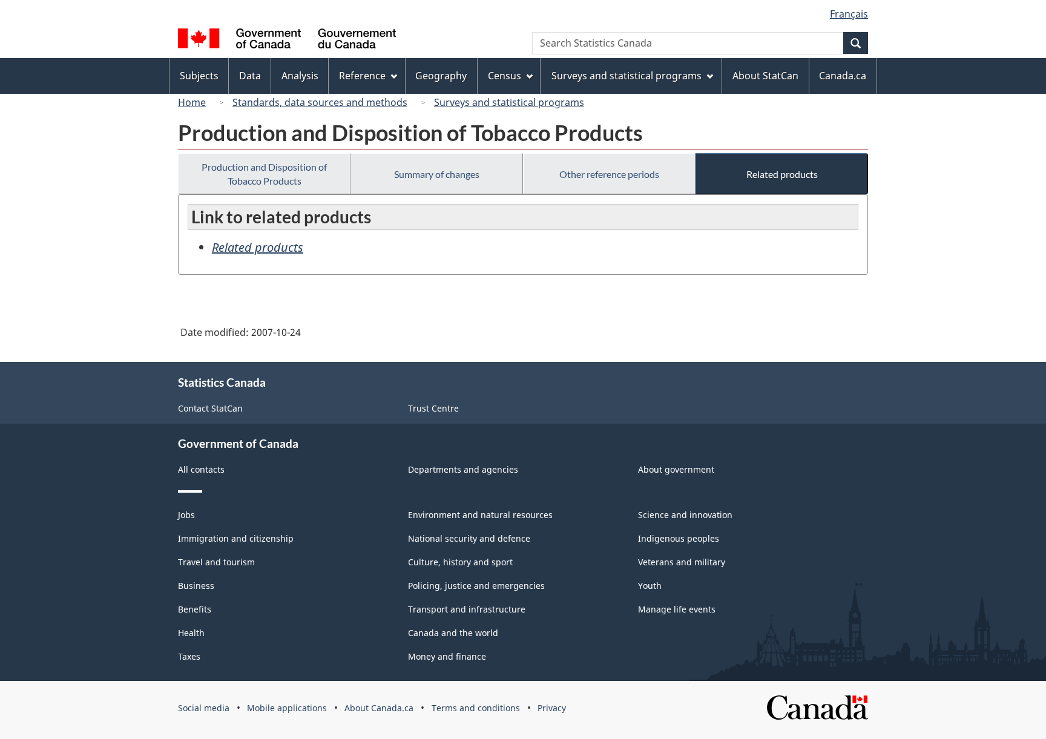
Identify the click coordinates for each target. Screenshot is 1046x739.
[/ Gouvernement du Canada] (287, 40)
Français (849, 14)
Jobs (186, 515)
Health (191, 633)
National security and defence (469, 538)
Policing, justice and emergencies (476, 585)
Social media (203, 708)
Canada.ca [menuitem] (842, 75)
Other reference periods (609, 174)
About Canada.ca (378, 708)
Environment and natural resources (480, 515)
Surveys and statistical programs (509, 102)
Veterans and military (681, 562)
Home (192, 102)
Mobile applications (287, 708)
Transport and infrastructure (466, 609)
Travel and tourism (216, 562)
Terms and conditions (476, 708)
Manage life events (676, 609)
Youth (650, 585)
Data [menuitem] (250, 75)
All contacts (201, 469)
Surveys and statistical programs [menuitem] (626, 75)
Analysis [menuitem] (299, 75)
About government (676, 469)
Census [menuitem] (504, 75)
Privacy (552, 708)
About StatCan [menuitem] (765, 75)
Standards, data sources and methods (319, 102)
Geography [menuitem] (441, 75)
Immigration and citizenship (236, 538)
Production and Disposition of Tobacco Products (264, 173)
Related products (782, 174)
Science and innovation (685, 515)
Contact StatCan (210, 408)
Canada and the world (453, 633)
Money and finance (447, 656)
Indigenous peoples (678, 538)
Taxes (189, 656)
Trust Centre (433, 408)
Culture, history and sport (460, 562)
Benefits (194, 609)
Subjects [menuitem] (199, 75)
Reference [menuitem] (362, 75)
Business (196, 585)
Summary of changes (436, 174)
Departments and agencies (463, 469)
